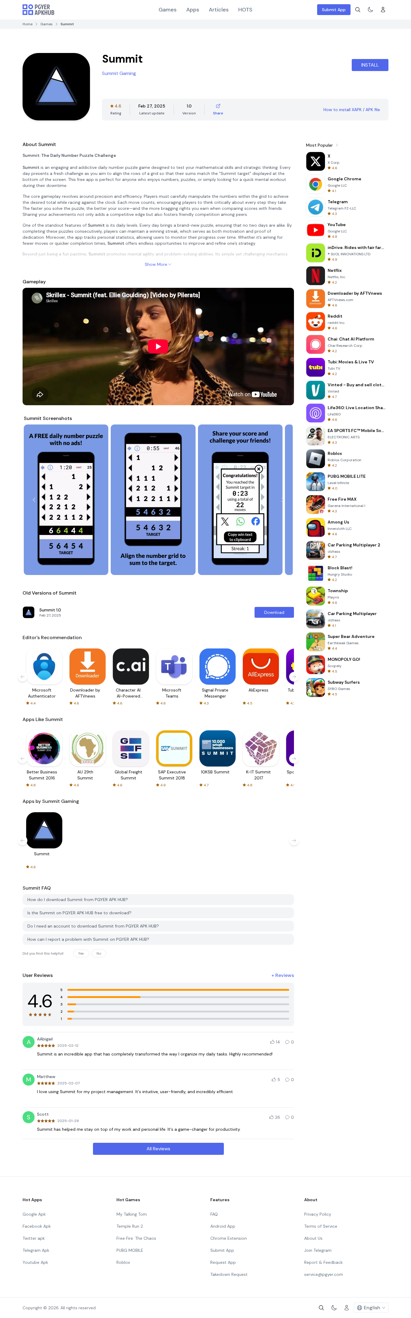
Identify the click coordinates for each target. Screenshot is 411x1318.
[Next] (282, 499)
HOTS (245, 9)
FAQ (214, 1214)
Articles (219, 9)
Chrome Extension (228, 1238)
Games (168, 9)
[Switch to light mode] (370, 9)
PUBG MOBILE (129, 1250)
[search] (357, 9)
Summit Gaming (119, 73)
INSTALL (370, 65)
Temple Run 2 (129, 1226)
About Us (313, 1238)
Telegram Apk (36, 1250)
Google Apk (34, 1214)
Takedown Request (229, 1274)
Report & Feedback (323, 1262)
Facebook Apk (37, 1226)
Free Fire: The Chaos (136, 1238)
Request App (223, 1262)
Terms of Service (320, 1226)
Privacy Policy (317, 1214)
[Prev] (34, 499)
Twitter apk (34, 1238)
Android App (222, 1226)
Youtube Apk (35, 1262)
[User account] (383, 9)
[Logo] (38, 10)
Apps (192, 9)
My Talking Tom (131, 1214)
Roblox (123, 1262)
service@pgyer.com (323, 1274)
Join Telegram (318, 1250)
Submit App (334, 9)
